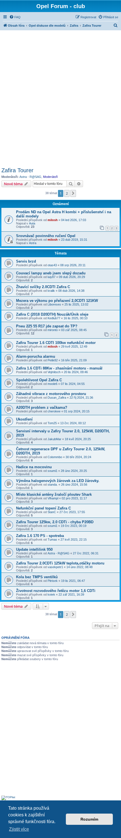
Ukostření (24, 419)
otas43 (52, 265)
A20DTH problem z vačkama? (41, 407)
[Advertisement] (60, 98)
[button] (73, 193)
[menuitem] (15, 17)
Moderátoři (50, 176)
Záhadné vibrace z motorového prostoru (51, 394)
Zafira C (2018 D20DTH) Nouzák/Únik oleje (52, 314)
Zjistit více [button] (19, 829)
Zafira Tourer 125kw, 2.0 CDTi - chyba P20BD (54, 522)
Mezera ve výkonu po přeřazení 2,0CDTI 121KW (57, 301)
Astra (32, 243)
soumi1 (52, 470)
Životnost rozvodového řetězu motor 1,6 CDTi (55, 591)
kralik (51, 290)
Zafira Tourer (17, 170)
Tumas (52, 539)
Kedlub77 (54, 318)
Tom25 (52, 423)
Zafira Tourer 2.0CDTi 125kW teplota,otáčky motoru (60, 563)
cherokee (54, 411)
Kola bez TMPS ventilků (37, 577)
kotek (51, 594)
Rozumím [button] (89, 819)
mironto (53, 330)
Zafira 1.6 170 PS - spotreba (40, 536)
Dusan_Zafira (57, 397)
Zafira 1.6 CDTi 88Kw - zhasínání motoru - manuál (59, 368)
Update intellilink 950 (34, 549)
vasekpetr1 (55, 567)
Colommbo (55, 457)
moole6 (52, 383)
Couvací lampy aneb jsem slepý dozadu (51, 273)
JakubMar (54, 439)
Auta (32, 223)
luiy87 (51, 277)
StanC (52, 512)
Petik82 (53, 360)
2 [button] (67, 193)
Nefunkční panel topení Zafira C (43, 508)
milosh (53, 220)
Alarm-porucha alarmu (35, 356)
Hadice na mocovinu (34, 467)
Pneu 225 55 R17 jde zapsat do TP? (46, 326)
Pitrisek (53, 580)
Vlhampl (53, 498)
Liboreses (54, 304)
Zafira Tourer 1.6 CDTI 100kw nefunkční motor (56, 343)
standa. (53, 484)
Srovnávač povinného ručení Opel (45, 236)
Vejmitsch (54, 372)
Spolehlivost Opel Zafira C (39, 380)
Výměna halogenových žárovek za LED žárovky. (57, 481)
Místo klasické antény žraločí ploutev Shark (54, 494)
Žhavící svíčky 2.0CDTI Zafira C (43, 287)
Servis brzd (26, 261)
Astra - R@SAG (30, 176)
